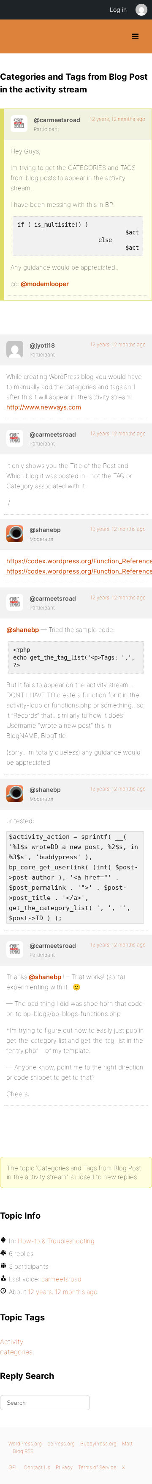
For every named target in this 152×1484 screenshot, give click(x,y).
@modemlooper (45, 284)
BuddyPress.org (13, 36)
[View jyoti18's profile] (14, 349)
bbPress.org (61, 1443)
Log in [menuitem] (118, 9)
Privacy (64, 1467)
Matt (127, 1443)
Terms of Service (97, 1467)
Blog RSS (23, 1451)
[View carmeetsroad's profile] (19, 123)
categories (16, 1352)
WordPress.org (25, 1443)
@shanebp (22, 630)
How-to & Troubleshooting (56, 1241)
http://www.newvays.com (43, 407)
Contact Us (37, 1467)
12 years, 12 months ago (117, 119)
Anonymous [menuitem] (141, 9)
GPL (13, 1467)
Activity (11, 1341)
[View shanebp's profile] (14, 533)
